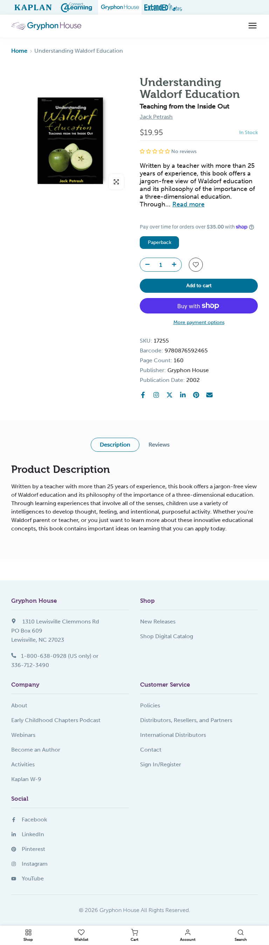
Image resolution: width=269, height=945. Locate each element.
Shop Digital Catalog (166, 636)
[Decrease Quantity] (145, 265)
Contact (150, 749)
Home (19, 50)
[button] (155, 151)
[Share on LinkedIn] (183, 395)
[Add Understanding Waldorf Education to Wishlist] (196, 265)
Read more (188, 204)
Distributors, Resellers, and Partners (186, 720)
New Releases (157, 621)
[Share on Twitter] (169, 395)
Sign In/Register (160, 764)
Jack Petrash (156, 116)
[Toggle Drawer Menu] (252, 26)
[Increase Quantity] (176, 265)
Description (115, 444)
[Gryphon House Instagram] (156, 395)
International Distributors (173, 735)
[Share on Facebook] (143, 395)
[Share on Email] (209, 395)
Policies (150, 705)
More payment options (199, 322)
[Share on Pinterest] (196, 395)
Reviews (159, 444)
